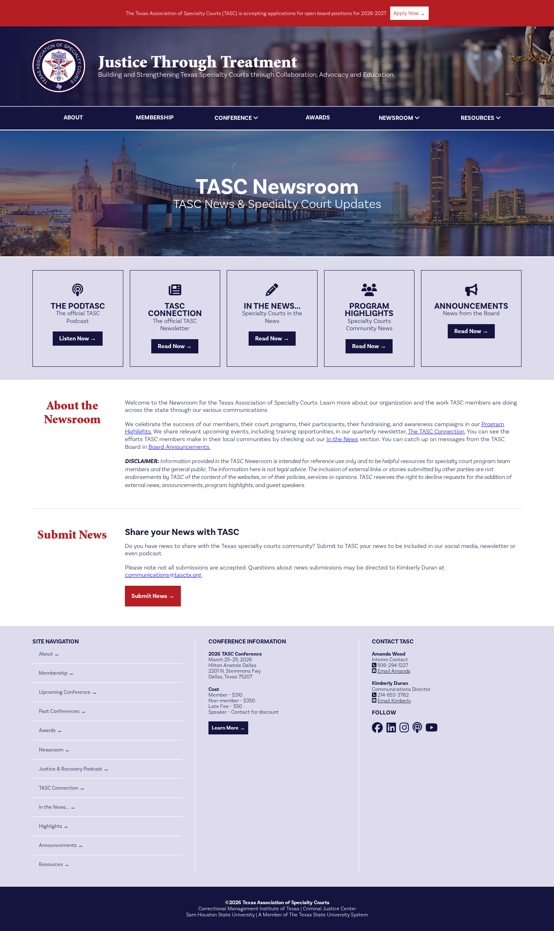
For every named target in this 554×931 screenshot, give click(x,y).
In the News (342, 439)
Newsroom (396, 118)
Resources (477, 118)
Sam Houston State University (220, 915)
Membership (155, 117)
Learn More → (228, 728)
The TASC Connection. (436, 431)
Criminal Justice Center (329, 908)
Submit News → (152, 596)
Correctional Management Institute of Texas (248, 908)
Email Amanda (394, 671)
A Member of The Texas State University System (313, 915)
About (73, 117)
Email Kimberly (394, 700)
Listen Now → (77, 338)
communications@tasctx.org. (163, 575)
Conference (233, 118)
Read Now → (175, 346)
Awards (318, 117)
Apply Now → (409, 13)
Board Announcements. (179, 447)
